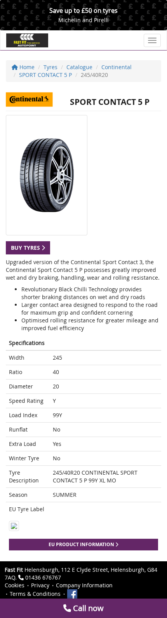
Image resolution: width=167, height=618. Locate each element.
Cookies (14, 585)
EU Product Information (82, 544)
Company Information (84, 585)
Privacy (40, 585)
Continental (116, 67)
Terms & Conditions (35, 593)
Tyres (50, 67)
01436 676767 (43, 577)
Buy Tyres (26, 247)
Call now (87, 608)
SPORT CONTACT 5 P (45, 74)
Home (26, 67)
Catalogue (79, 67)
